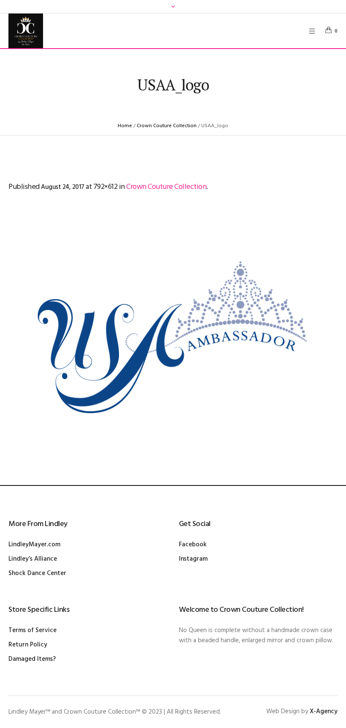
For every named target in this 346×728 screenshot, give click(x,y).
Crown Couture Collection (167, 126)
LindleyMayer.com (34, 545)
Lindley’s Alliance (32, 559)
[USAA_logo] (173, 340)
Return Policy (27, 645)
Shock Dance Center (37, 573)
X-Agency (324, 711)
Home (125, 126)
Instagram (193, 559)
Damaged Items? (32, 659)
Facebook (193, 545)
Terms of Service (32, 630)
